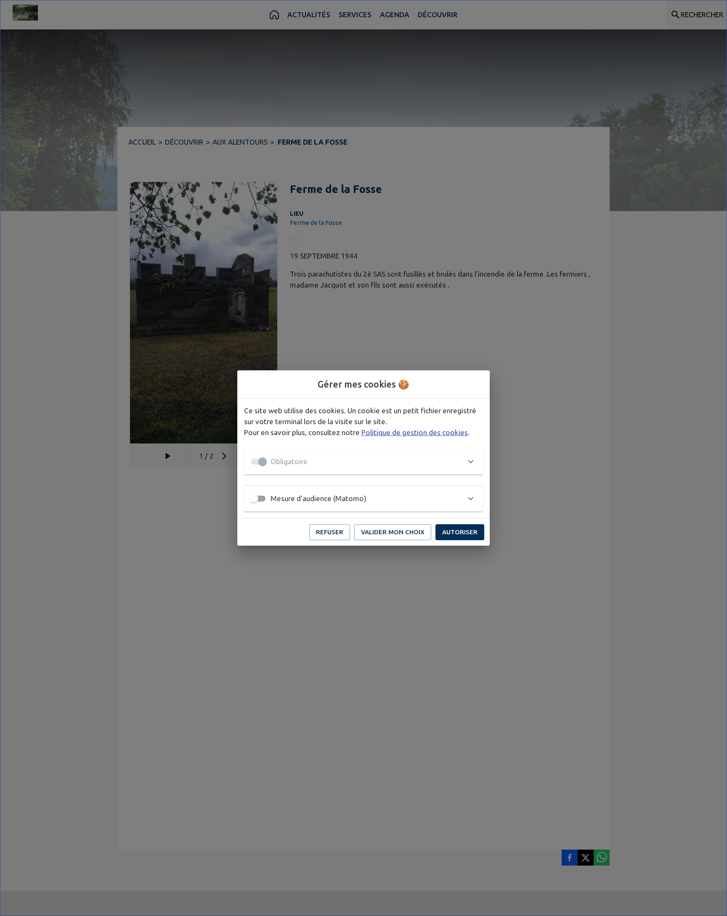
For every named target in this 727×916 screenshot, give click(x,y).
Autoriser (460, 532)
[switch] (254, 499)
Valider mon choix (393, 532)
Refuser (329, 532)
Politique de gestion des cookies (414, 432)
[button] (363, 462)
